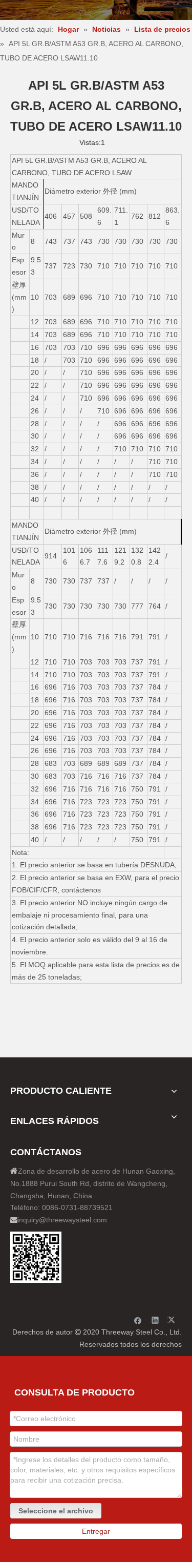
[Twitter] (172, 1320)
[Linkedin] (155, 1320)
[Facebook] (138, 1320)
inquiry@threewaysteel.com (62, 1220)
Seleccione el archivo (55, 1511)
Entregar (96, 1531)
